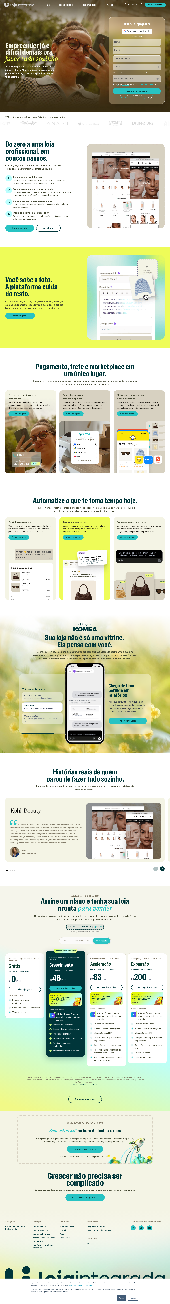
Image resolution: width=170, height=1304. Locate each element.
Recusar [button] (133, 1298)
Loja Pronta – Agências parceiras (43, 1246)
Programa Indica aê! (96, 1227)
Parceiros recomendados (44, 1238)
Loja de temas (39, 1227)
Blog (89, 1243)
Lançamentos (66, 1238)
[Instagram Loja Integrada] (133, 1227)
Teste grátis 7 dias (65, 988)
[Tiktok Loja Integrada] (141, 1227)
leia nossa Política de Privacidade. (81, 1285)
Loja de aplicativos (41, 1234)
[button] (42, 696)
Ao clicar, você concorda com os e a (136, 84)
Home (47, 4)
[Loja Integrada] (85, 1278)
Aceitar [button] (121, 1298)
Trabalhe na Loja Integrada (100, 1230)
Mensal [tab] (66, 941)
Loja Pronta (38, 1241)
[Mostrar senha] (158, 67)
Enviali (63, 1230)
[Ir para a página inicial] (19, 6)
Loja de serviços (40, 1230)
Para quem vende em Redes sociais (15, 1228)
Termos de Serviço (139, 98)
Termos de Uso (147, 84)
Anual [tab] (101, 941)
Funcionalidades (89, 4)
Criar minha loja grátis (137, 91)
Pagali (63, 1234)
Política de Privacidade (125, 85)
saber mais (54, 1003)
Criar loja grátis (25, 989)
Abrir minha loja (128, 722)
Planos (109, 4)
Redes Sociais (66, 4)
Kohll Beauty (30, 853)
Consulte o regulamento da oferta (85, 1084)
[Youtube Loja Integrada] (149, 1227)
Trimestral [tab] (82, 941)
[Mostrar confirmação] (158, 79)
